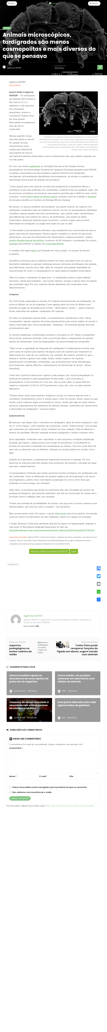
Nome (13, 776)
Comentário (16, 748)
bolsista (92, 196)
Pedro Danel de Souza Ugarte (42, 196)
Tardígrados (13, 564)
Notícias (7, 28)
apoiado (13, 244)
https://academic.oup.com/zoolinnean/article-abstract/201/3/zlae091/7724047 (52, 530)
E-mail (43, 776)
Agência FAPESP (14, 68)
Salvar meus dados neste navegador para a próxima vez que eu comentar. (49, 787)
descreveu (60, 513)
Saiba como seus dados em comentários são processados (70, 805)
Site (71, 776)
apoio (34, 250)
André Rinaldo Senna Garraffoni (26, 240)
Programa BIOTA (54, 244)
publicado (34, 166)
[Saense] (53, 3)
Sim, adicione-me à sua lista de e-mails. (32, 792)
